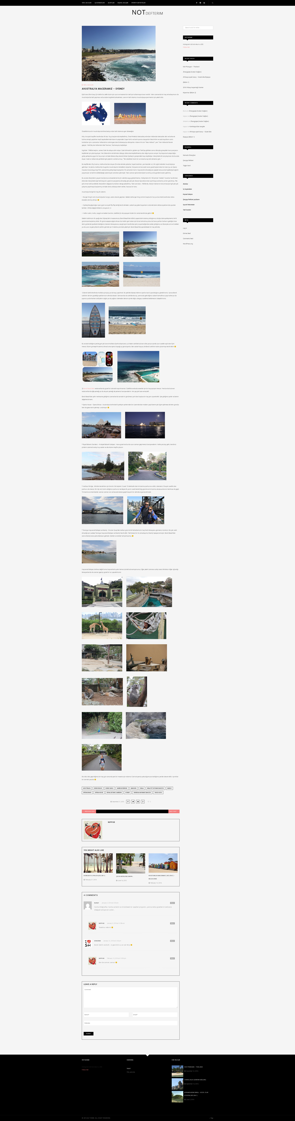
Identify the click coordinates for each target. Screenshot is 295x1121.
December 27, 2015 (118, 802)
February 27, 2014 (91, 880)
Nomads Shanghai (189, 155)
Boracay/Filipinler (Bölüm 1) (94, 875)
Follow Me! (186, 47)
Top (211, 1118)
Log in (185, 228)
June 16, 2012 (122, 880)
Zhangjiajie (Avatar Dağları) (192, 72)
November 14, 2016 (192, 1071)
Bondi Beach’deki (89, 388)
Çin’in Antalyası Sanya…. (125, 876)
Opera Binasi (87, 792)
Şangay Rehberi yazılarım (191, 199)
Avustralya (86, 788)
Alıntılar (111, 2)
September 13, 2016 (192, 1084)
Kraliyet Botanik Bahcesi (155, 788)
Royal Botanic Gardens (114, 792)
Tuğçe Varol (186, 165)
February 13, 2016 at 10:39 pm (116, 958)
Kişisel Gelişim (123, 2)
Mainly (169, 788)
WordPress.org (188, 244)
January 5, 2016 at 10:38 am (116, 923)
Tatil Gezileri (86, 2)
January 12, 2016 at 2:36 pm (112, 941)
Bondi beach (98, 788)
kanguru (134, 788)
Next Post (173, 811)
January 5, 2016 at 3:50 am (110, 903)
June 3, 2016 (190, 1099)
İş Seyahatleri (100, 2)
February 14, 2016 (156, 883)
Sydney (127, 792)
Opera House (99, 792)
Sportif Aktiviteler (138, 2)
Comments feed (188, 238)
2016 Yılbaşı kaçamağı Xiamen (193, 87)
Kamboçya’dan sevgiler (197, 126)
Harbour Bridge (122, 788)
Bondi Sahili (110, 788)
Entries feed (187, 233)
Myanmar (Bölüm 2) (189, 92)
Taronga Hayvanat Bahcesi (142, 792)
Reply (172, 903)
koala (142, 788)
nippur (111, 822)
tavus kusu (158, 792)
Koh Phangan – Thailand (191, 67)
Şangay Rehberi (188, 160)
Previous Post (90, 811)
